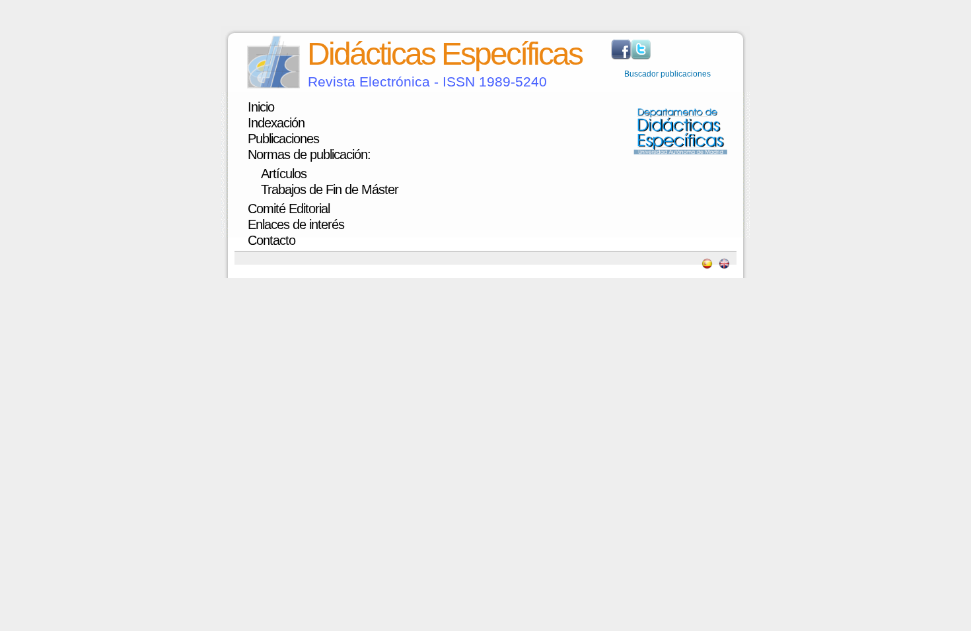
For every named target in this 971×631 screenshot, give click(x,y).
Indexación (276, 123)
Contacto (271, 240)
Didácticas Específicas (444, 53)
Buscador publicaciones (667, 74)
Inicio (261, 107)
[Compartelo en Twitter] (641, 56)
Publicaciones (283, 138)
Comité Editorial (289, 208)
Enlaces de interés (296, 224)
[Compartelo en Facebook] (621, 56)
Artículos (283, 173)
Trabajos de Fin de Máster (329, 189)
